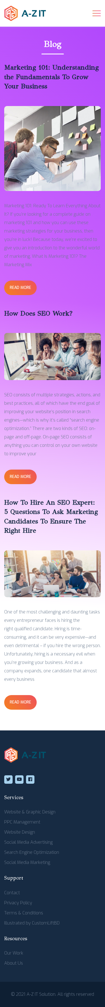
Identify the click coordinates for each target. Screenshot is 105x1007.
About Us (13, 963)
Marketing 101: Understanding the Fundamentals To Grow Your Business (51, 76)
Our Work (13, 953)
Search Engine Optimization (31, 852)
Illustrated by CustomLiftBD (32, 923)
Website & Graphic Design (29, 812)
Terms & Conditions (23, 913)
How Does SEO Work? (38, 313)
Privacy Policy (18, 903)
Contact (12, 893)
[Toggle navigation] (96, 13)
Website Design (19, 832)
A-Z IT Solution (41, 994)
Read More (20, 287)
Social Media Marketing (27, 862)
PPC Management (22, 822)
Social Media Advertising (28, 842)
